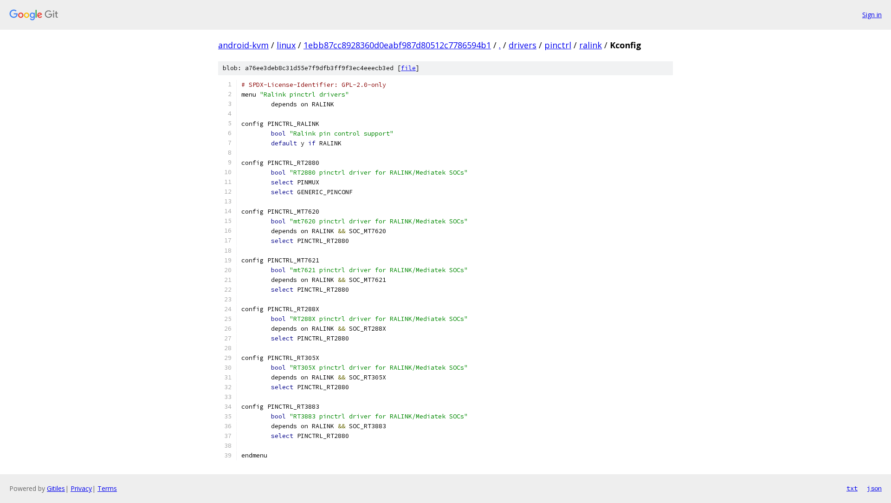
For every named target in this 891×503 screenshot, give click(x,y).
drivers (522, 45)
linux (286, 45)
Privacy (81, 488)
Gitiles (56, 488)
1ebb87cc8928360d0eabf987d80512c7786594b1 (397, 45)
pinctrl (557, 45)
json (874, 488)
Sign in (872, 14)
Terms (107, 488)
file (408, 68)
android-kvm (243, 45)
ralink (590, 45)
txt (852, 488)
